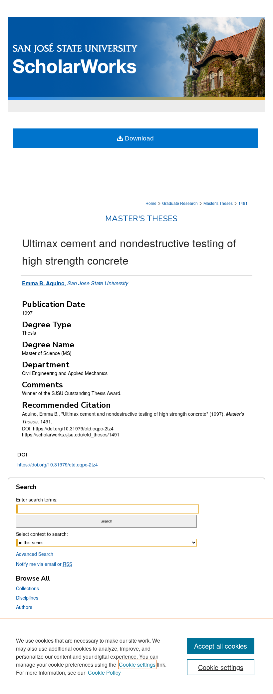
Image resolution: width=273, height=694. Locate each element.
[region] (136, 656)
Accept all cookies (220, 646)
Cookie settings (137, 664)
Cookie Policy (104, 672)
